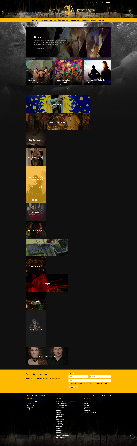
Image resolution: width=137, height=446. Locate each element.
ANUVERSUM (44, 20)
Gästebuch (94, 20)
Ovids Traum (59, 421)
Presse (93, 2)
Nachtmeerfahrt (60, 419)
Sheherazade (59, 426)
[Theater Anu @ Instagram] (110, 2)
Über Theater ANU (63, 20)
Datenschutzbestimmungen (91, 383)
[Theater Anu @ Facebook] (108, 2)
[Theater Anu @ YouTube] (107, 2)
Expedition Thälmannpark (62, 435)
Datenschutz (87, 409)
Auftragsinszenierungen (62, 434)
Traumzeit (58, 432)
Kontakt (97, 2)
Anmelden (73, 387)
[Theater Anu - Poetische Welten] (68, 10)
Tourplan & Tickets (75, 20)
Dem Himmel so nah (61, 405)
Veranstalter (86, 2)
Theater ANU (34, 20)
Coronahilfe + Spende (90, 412)
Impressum (87, 407)
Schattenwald (59, 425)
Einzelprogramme (60, 437)
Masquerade (59, 416)
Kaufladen (101, 20)
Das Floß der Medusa (61, 403)
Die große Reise (60, 407)
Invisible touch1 (60, 414)
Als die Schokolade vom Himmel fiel (65, 402)
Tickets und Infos (40, 48)
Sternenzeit (59, 428)
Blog (91, 2)
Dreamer (58, 409)
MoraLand (58, 418)
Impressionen (85, 20)
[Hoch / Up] (132, 436)
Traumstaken (59, 430)
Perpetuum (59, 423)
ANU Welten (53, 20)
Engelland (58, 410)
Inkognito (58, 412)
